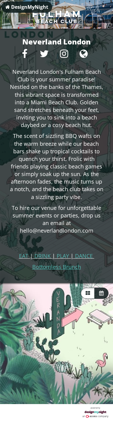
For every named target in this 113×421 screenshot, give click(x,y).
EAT (24, 255)
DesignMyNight (29, 7)
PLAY (63, 255)
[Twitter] (44, 55)
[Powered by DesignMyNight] (95, 412)
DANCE (84, 255)
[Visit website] (83, 55)
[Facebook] (25, 55)
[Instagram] (64, 55)
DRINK (42, 255)
